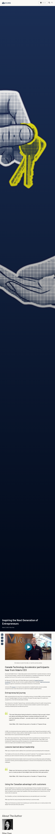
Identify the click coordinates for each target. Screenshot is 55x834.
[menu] (51, 3)
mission (14, 687)
